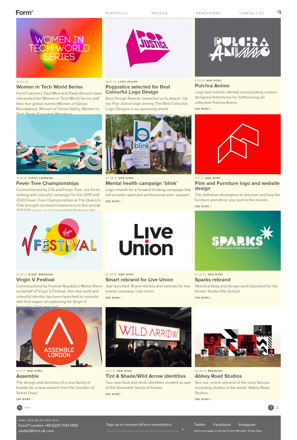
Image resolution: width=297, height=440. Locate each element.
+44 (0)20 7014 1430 (61, 425)
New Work (214, 80)
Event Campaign (41, 178)
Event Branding (41, 274)
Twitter (200, 424)
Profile (160, 13)
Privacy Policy (255, 431)
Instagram (247, 424)
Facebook (222, 424)
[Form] (20, 14)
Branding (215, 371)
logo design (128, 81)
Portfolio (116, 13)
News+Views (208, 13)
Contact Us (251, 13)
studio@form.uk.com (36, 431)
